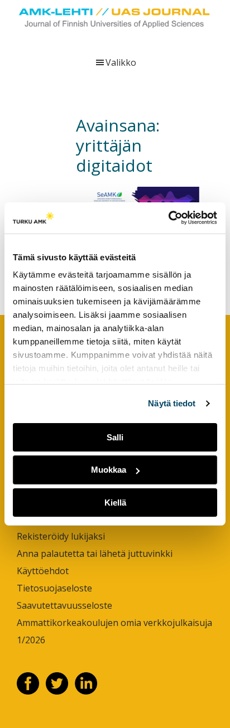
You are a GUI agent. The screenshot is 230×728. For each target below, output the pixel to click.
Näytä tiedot (171, 403)
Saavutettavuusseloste (64, 605)
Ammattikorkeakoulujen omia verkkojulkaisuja (114, 623)
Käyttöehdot (43, 571)
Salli (115, 436)
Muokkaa (108, 469)
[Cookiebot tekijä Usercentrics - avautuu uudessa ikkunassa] (168, 218)
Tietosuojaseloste (54, 588)
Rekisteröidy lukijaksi (61, 536)
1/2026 (31, 640)
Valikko (121, 62)
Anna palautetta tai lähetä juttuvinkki (94, 553)
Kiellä (115, 502)
